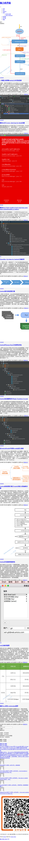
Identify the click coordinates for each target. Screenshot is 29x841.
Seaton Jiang (13, 836)
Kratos (4, 836)
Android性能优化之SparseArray (15, 755)
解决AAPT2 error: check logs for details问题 (12, 123)
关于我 (4, 18)
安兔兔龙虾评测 (23, 747)
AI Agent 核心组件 (20, 746)
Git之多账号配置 (4, 645)
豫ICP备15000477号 (4, 839)
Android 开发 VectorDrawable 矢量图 (10, 747)
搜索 (1, 728)
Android (4, 11)
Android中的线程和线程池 (7, 562)
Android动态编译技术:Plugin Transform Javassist (14, 399)
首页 (4, 8)
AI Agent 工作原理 (4, 746)
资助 (4, 19)
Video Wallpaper (9, 15)
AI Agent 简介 (3, 749)
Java (4, 10)
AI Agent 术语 (12, 746)
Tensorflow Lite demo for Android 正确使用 (12, 259)
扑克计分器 (8, 14)
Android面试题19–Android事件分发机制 (14, 753)
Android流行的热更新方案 (7, 291)
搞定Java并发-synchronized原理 (9, 706)
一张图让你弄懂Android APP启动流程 (11, 80)
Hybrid (1, 205)
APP (4, 12)
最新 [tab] (1, 743)
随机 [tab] (6, 743)
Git (0, 642)
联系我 (4, 16)
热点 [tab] (3, 743)
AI (0, 256)
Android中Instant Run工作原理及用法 (11, 345)
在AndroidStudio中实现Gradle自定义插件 (12, 448)
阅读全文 (26, 94)
